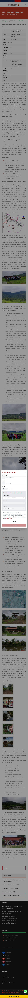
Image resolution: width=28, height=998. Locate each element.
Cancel (14, 521)
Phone (3, 486)
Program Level (6, 495)
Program (5, 506)
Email (3, 480)
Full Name (4, 475)
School (5, 500)
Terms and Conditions (20, 516)
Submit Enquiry (14, 525)
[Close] (25, 472)
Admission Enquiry (14, 996)
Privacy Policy (8, 518)
